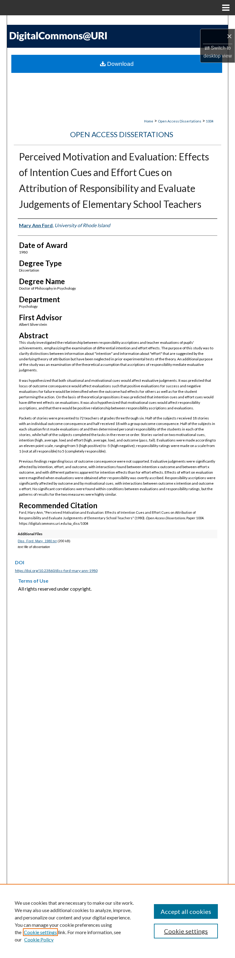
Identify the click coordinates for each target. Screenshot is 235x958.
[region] (117, 921)
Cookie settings (40, 932)
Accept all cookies (186, 911)
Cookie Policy (39, 939)
